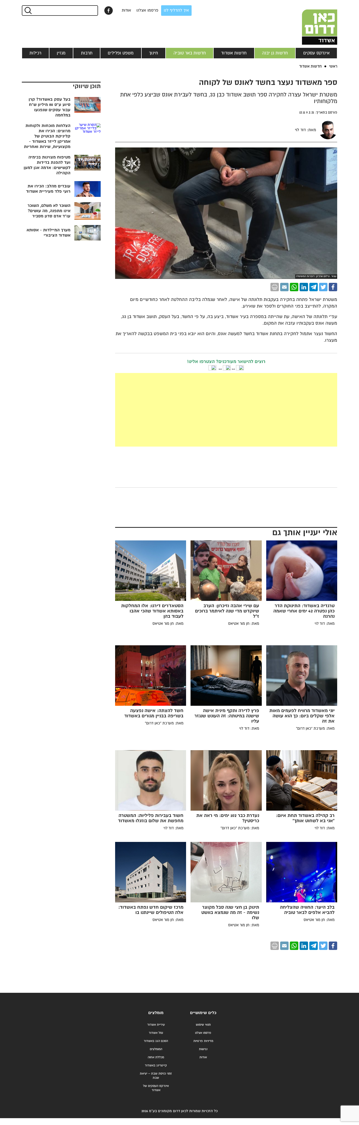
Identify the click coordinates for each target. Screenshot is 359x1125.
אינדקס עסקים (316, 53)
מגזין (61, 53)
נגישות (203, 1049)
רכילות (35, 53)
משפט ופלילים (121, 53)
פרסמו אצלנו (147, 10)
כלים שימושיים (203, 1013)
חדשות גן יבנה (275, 53)
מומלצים (155, 1013)
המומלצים (156, 1049)
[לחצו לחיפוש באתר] (28, 10)
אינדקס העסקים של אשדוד (156, 1088)
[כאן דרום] (311, 22)
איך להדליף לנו (176, 10)
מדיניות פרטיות (203, 1041)
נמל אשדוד (156, 1032)
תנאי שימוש (203, 1024)
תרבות (87, 53)
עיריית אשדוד (156, 1024)
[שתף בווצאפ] (294, 287)
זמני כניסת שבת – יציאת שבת (156, 1075)
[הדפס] (274, 287)
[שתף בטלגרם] (313, 287)
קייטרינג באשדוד (156, 1065)
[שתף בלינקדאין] (304, 287)
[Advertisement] (226, 410)
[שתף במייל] (284, 287)
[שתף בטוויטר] (323, 287)
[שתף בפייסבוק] (108, 10)
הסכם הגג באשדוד (156, 1041)
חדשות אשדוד (234, 53)
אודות (126, 10)
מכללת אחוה (156, 1057)
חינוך (153, 53)
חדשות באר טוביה (189, 53)
